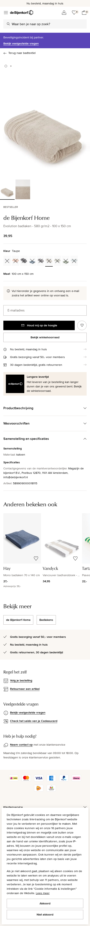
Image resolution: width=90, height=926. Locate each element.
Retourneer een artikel (25, 689)
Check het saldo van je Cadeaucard (33, 721)
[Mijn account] (64, 12)
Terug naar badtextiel (22, 53)
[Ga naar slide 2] (10, 66)
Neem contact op (21, 744)
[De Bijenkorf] (21, 12)
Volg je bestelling (21, 680)
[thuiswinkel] (51, 790)
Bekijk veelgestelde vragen (21, 43)
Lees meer (43, 893)
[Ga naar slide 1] (5, 66)
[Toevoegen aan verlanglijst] (82, 325)
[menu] (6, 12)
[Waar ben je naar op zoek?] (8, 24)
